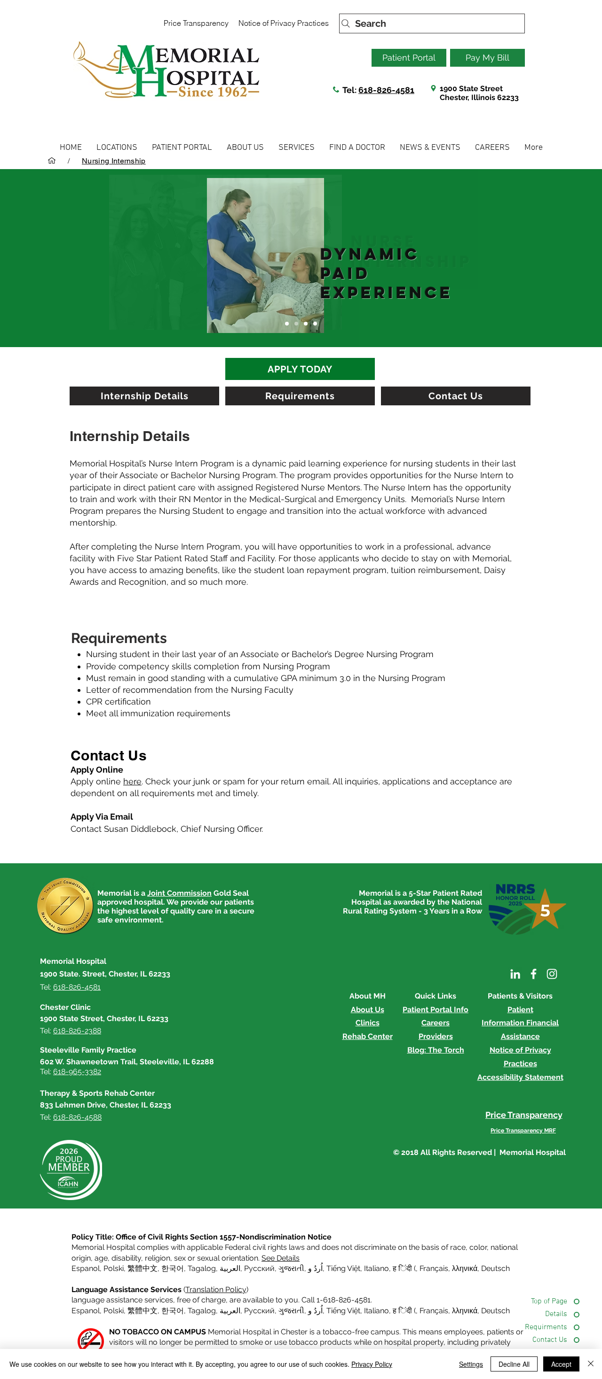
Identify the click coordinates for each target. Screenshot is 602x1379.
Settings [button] (471, 1364)
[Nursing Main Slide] (287, 323)
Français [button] (434, 1268)
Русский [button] (259, 1268)
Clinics (368, 1022)
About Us (367, 1009)
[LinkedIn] (515, 974)
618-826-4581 (386, 90)
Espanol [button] (85, 1268)
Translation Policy (215, 1289)
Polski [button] (113, 1268)
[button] (116, 147)
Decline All (514, 1364)
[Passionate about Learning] (315, 323)
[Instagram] (552, 974)
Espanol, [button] (86, 1310)
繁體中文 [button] (142, 1268)
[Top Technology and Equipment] (306, 323)
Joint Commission (179, 893)
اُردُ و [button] (315, 1268)
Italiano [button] (376, 1268)
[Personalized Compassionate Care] (296, 323)
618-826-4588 (77, 1117)
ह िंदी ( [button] (404, 1268)
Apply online (106, 781)
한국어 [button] (172, 1268)
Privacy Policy (371, 1364)
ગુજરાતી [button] (291, 1268)
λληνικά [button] (464, 1268)
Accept (561, 1364)
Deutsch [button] (495, 1268)
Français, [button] (435, 1310)
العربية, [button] (230, 1268)
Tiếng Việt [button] (343, 1268)
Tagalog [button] (202, 1268)
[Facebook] (533, 974)
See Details (280, 1258)
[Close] (590, 1363)
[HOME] (51, 160)
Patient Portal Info (435, 1009)
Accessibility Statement (520, 1077)
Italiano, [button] (377, 1310)
